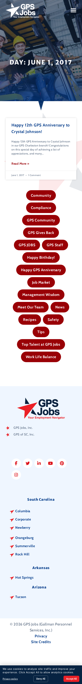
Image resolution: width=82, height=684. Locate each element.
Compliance (41, 207)
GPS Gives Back (41, 232)
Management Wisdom (41, 294)
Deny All (40, 678)
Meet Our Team (31, 307)
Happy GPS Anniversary (41, 270)
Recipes (29, 319)
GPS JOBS (27, 245)
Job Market (41, 282)
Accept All (71, 678)
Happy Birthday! (41, 257)
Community (41, 195)
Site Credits (41, 641)
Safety (53, 319)
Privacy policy (10, 678)
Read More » (20, 163)
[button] (73, 10)
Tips (40, 332)
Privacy (41, 636)
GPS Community (41, 220)
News (59, 307)
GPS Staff (55, 245)
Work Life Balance (41, 356)
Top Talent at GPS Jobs (41, 344)
